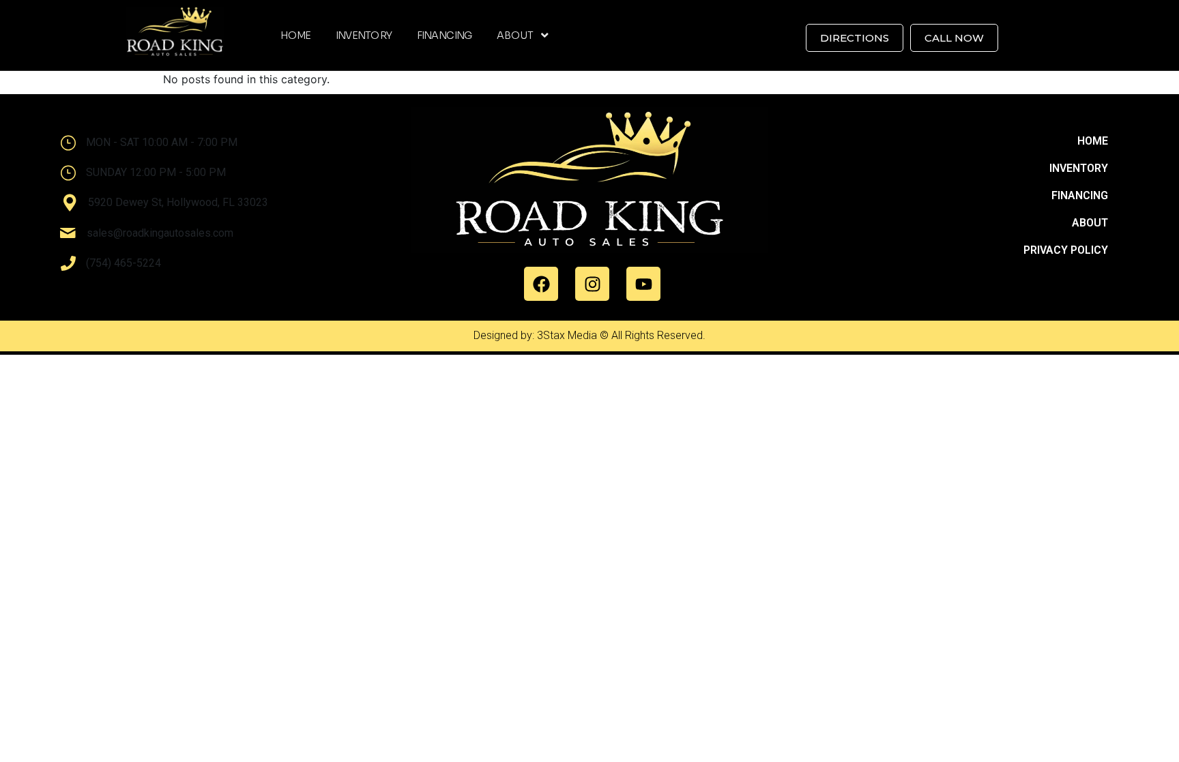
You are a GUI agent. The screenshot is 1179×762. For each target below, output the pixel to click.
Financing (445, 35)
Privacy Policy (1065, 250)
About (515, 35)
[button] (522, 35)
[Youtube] (643, 284)
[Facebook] (541, 284)
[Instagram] (592, 284)
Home (295, 35)
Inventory (364, 35)
